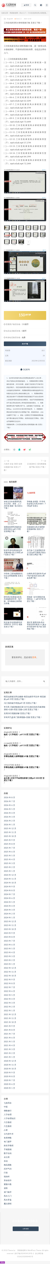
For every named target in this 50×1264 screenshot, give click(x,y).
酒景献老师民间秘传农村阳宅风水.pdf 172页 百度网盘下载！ (13, 529)
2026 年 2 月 (9, 821)
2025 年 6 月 (9, 852)
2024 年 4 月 (9, 906)
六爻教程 (8, 1126)
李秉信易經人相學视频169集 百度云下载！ (22, 756)
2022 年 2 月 (9, 1007)
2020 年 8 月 (9, 1077)
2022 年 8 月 (9, 984)
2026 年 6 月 (9, 805)
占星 (6, 1130)
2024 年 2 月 (9, 914)
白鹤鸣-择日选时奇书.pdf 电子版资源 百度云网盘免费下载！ (36, 576)
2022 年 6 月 (9, 991)
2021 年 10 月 (10, 1022)
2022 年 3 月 (9, 1003)
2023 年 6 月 (9, 945)
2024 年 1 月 (9, 918)
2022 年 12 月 (10, 968)
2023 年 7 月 (9, 941)
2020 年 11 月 (10, 1065)
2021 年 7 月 (9, 1034)
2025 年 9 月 (9, 840)
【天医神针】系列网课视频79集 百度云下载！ (36, 465)
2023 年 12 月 (10, 922)
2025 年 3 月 (9, 863)
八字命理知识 (9, 1118)
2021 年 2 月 (9, 1053)
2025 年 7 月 (9, 848)
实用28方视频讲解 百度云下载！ (18, 713)
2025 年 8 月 (9, 844)
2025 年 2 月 (9, 867)
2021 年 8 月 (9, 1030)
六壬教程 (8, 1122)
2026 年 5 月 (9, 809)
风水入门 (22, 13)
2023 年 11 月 (10, 925)
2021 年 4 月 (9, 1046)
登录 (34, 657)
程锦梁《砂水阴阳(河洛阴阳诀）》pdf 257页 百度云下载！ (36, 599)
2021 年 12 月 (10, 1015)
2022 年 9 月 (9, 980)
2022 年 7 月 (9, 987)
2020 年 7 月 (9, 1080)
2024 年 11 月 (10, 879)
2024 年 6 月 (9, 898)
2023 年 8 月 (9, 937)
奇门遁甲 (8, 1142)
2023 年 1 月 (9, 964)
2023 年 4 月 (9, 953)
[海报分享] (30, 450)
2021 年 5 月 (9, 1042)
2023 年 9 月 (9, 933)
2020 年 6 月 (9, 1084)
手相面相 (8, 1149)
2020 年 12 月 (10, 1061)
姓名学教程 (8, 1146)
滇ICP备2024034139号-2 (24, 1253)
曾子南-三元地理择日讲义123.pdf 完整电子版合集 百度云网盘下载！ (36, 553)
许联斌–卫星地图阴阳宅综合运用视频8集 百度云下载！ (13, 576)
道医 (6, 1188)
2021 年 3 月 (9, 1049)
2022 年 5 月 (9, 995)
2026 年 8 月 (9, 798)
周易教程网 (14, 13)
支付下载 (25, 344)
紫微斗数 (8, 1184)
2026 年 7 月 (9, 801)
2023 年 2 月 (9, 960)
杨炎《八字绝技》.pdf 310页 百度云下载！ (22, 735)
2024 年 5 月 (9, 902)
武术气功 (8, 1169)
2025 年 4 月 (9, 860)
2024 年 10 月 (10, 883)
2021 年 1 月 (9, 1057)
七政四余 (8, 1103)
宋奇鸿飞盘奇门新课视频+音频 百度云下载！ (23, 717)
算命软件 (8, 1180)
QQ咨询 (26, 370)
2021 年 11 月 (10, 1018)
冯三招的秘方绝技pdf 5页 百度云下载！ (21, 703)
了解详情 (26, 1234)
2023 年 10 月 (10, 929)
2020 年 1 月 (9, 1088)
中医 (6, 1107)
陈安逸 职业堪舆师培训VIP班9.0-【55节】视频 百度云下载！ (13, 625)
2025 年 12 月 (10, 829)
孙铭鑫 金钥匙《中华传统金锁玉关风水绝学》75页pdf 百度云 (36, 504)
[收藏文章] (14, 450)
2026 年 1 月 (9, 825)
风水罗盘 (8, 1200)
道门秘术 (8, 1192)
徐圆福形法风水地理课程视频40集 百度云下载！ (36, 529)
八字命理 (8, 1115)
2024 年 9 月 (9, 887)
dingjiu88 (8, 732)
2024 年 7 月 (9, 894)
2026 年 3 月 (9, 817)
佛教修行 (8, 1111)
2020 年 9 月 (9, 1073)
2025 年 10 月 (10, 836)
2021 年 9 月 (9, 1026)
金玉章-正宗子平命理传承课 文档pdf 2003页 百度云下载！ (24, 779)
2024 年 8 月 (9, 891)
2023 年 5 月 (9, 949)
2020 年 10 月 (10, 1069)
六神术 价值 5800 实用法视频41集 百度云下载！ (13, 467)
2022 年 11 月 (10, 972)
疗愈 (6, 1173)
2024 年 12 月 (10, 875)
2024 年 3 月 (9, 910)
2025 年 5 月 (9, 856)
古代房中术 (8, 1134)
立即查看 (26, 1229)
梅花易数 (8, 1165)
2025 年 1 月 (9, 871)
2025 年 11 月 (10, 832)
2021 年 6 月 (9, 1038)
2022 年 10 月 (10, 976)
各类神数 (8, 1138)
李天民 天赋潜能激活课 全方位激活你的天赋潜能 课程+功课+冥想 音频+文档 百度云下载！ (24, 708)
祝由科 (7, 1177)
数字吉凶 (8, 1153)
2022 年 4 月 (9, 999)
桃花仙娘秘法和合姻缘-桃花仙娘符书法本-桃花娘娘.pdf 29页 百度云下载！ (25, 698)
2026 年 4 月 (9, 813)
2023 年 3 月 (9, 956)
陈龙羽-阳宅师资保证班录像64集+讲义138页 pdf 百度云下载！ (13, 553)
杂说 (6, 1161)
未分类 (7, 1157)
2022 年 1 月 (9, 1011)
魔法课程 (8, 1204)
